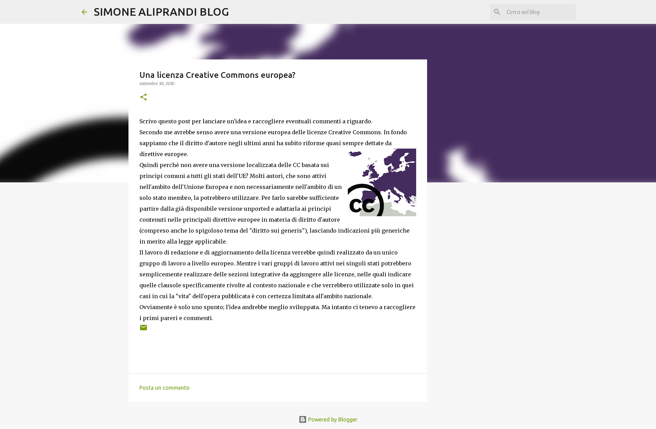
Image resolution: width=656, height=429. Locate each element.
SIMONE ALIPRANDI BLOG (161, 11)
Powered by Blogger (332, 419)
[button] (143, 97)
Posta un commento (164, 388)
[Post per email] (143, 330)
